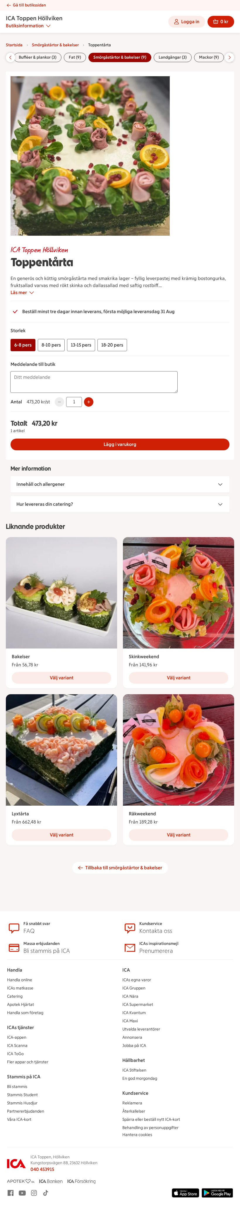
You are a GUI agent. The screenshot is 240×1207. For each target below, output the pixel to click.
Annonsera (132, 1037)
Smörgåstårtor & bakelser (55, 45)
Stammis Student (22, 1094)
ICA (126, 970)
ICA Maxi (130, 1020)
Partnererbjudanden (25, 1111)
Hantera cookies (137, 1134)
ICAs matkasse (20, 988)
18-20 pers (112, 345)
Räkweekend (142, 813)
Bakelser (21, 656)
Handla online (19, 979)
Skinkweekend (144, 656)
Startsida (14, 45)
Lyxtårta (20, 813)
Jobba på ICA (134, 1045)
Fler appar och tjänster (27, 1062)
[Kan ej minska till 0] (59, 402)
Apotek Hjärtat (20, 1004)
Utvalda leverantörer (141, 1029)
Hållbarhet (133, 1060)
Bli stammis (17, 1086)
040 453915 (42, 1169)
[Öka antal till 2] (88, 402)
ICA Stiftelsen (134, 1070)
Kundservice (135, 1093)
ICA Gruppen (133, 988)
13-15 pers (81, 345)
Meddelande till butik (33, 364)
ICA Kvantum (134, 1012)
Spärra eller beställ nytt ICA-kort (151, 1119)
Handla (14, 970)
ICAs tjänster (20, 1027)
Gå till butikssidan (29, 5)
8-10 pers (51, 345)
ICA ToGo (15, 1053)
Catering (15, 996)
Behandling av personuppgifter (150, 1127)
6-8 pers (23, 345)
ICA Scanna (17, 1045)
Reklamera (132, 1103)
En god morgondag (139, 1078)
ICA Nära (130, 996)
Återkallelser (133, 1111)
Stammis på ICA (23, 1076)
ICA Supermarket (137, 1004)
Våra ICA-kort (19, 1119)
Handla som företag (25, 1012)
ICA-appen (16, 1037)
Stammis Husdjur (22, 1103)
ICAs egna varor (136, 979)
